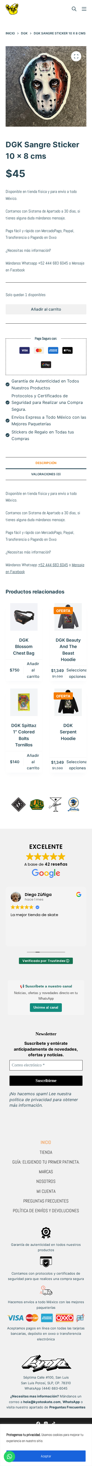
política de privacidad (30, 1099)
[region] (46, 1445)
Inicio (46, 1142)
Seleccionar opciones (77, 673)
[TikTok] (53, 1423)
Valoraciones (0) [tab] (46, 474)
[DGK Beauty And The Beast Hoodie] (68, 617)
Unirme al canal (45, 1007)
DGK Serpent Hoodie (68, 732)
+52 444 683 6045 (53, 263)
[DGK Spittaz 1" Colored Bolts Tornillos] (24, 702)
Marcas (46, 1171)
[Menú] (84, 9)
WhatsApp (71, 1402)
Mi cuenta (46, 1191)
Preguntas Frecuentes (45, 1201)
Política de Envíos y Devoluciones (46, 1210)
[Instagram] (46, 1423)
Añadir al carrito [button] (33, 670)
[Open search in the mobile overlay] (74, 9)
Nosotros (45, 1181)
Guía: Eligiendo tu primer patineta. (46, 1162)
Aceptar (46, 1456)
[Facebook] (38, 1423)
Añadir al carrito (46, 309)
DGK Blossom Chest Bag (23, 647)
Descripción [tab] (46, 463)
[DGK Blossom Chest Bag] (24, 617)
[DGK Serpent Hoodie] (68, 702)
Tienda (46, 1152)
